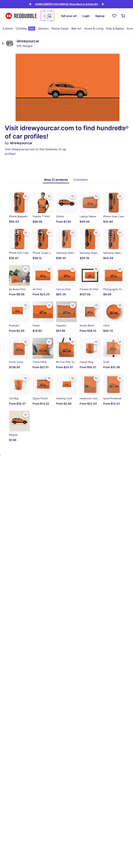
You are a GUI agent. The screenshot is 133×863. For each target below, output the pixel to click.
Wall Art (76, 28)
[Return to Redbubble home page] (21, 16)
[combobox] (47, 16)
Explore (8, 28)
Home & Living (93, 28)
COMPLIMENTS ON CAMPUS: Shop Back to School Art (66, 4)
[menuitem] (8, 28)
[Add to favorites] (119, 127)
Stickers (43, 28)
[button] (66, 4)
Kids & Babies (115, 28)
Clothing (25, 28)
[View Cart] (123, 16)
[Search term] (49, 15)
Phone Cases (59, 28)
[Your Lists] (114, 16)
